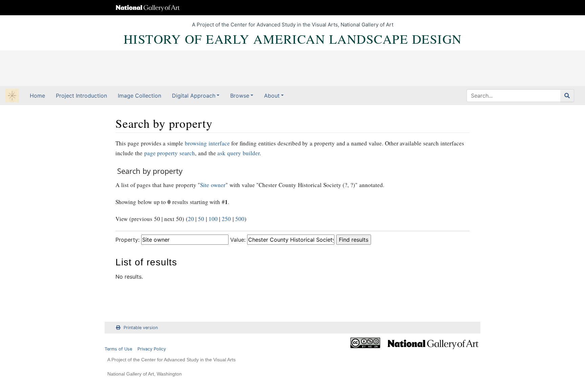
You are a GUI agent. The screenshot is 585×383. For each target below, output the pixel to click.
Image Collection (139, 95)
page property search (169, 153)
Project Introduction (81, 95)
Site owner (212, 185)
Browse (239, 95)
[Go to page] (567, 95)
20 (191, 219)
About (272, 95)
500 (239, 219)
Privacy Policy (151, 348)
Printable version (141, 327)
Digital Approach (193, 95)
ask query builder (238, 153)
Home (37, 95)
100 (213, 219)
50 (201, 219)
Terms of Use (118, 348)
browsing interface (207, 143)
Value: (237, 239)
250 (226, 219)
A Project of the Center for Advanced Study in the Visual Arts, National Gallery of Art (292, 24)
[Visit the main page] (12, 96)
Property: (127, 239)
